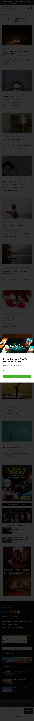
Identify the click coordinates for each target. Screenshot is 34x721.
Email (5, 370)
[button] (31, 341)
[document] (17, 360)
